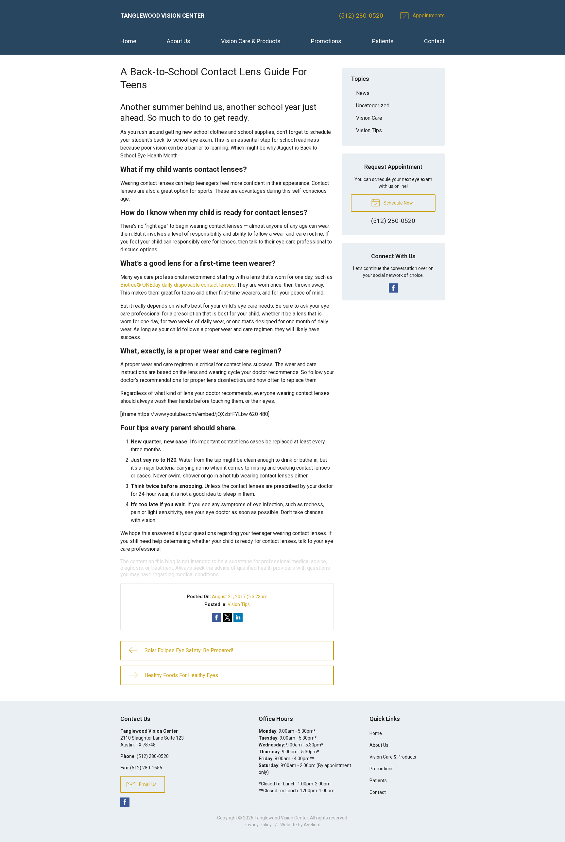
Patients (383, 41)
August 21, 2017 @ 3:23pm (239, 596)
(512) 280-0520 (361, 15)
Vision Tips (239, 604)
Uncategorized (372, 105)
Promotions (326, 41)
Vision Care (369, 118)
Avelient (312, 824)
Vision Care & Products (251, 41)
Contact (434, 41)
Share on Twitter (227, 617)
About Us (178, 41)
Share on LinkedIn (238, 617)
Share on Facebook (216, 617)
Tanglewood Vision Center (281, 817)
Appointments (428, 15)
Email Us (147, 784)
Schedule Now (398, 203)
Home (128, 41)
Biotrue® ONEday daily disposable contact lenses (177, 285)
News (362, 93)
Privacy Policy (258, 824)
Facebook (393, 288)
